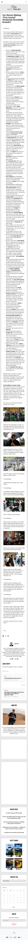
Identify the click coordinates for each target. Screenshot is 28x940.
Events (4, 630)
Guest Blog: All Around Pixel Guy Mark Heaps (14, 832)
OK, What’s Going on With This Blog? (14, 813)
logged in (11, 667)
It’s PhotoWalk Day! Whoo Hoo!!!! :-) (13, 678)
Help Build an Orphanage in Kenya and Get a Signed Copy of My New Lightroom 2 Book (14, 693)
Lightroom (6, 690)
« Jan (13, 907)
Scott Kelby (16, 643)
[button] (2, 1)
